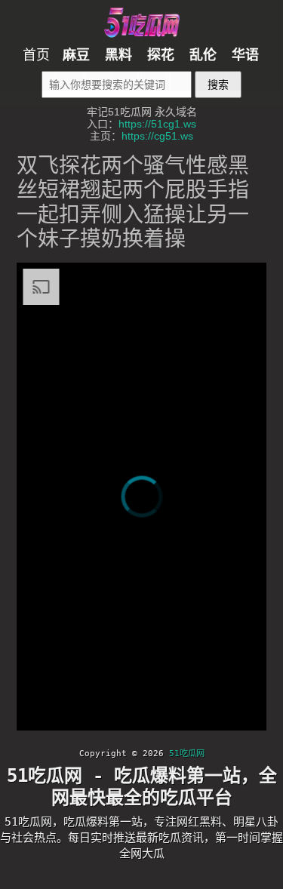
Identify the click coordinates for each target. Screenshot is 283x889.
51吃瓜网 (187, 753)
